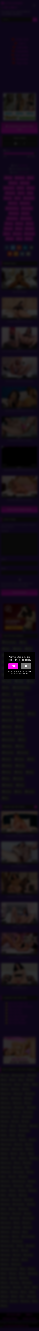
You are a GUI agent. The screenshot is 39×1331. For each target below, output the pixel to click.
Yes (13, 666)
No (25, 666)
